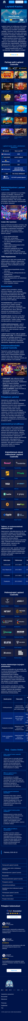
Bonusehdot (5, 875)
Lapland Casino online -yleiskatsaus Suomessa (11, 869)
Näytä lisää (14, 970)
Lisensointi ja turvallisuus (8, 885)
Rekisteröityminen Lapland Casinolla (11, 872)
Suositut (3, 68)
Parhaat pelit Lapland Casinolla (10, 865)
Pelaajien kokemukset (7, 898)
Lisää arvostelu (14, 917)
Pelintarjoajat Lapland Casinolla (10, 892)
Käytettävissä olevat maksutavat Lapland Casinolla (12, 889)
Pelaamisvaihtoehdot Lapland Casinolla (12, 878)
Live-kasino (10, 68)
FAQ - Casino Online (7, 895)
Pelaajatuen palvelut (7, 882)
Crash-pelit (16, 68)
